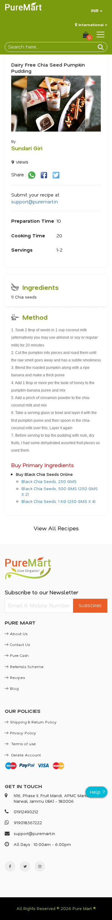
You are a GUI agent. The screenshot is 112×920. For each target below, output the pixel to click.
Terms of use (23, 743)
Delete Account (25, 754)
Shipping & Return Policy (33, 721)
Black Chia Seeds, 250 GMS (49, 481)
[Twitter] (25, 866)
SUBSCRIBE (90, 605)
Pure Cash (19, 655)
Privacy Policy (23, 732)
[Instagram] (40, 866)
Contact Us (20, 644)
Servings (22, 250)
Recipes (17, 677)
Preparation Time (32, 221)
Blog (14, 688)
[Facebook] (10, 866)
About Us (18, 633)
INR (95, 10)
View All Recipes (56, 528)
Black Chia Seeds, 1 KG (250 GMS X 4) (58, 501)
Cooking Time (28, 235)
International (91, 24)
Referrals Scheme (27, 666)
